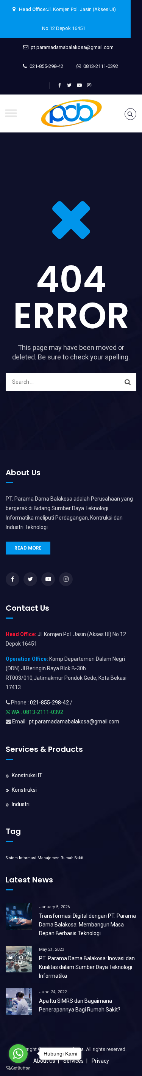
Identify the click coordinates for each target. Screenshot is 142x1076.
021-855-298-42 (46, 66)
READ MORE (28, 548)
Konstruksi (24, 790)
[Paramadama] (71, 113)
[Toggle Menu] (11, 113)
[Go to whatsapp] (18, 1053)
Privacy (100, 1061)
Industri (21, 804)
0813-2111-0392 (100, 66)
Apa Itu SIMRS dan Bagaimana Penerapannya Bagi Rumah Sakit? (79, 1005)
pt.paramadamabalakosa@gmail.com (72, 47)
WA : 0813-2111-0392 (37, 712)
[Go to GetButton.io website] (18, 1068)
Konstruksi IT (27, 775)
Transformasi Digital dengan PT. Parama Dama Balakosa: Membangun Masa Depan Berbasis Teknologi (87, 924)
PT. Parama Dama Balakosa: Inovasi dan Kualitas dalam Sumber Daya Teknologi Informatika (87, 967)
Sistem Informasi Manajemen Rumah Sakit (44, 857)
